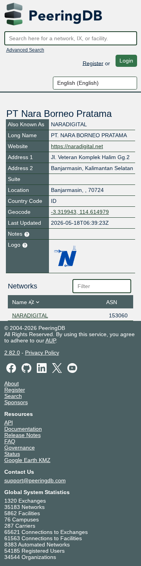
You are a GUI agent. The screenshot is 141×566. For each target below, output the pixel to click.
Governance (19, 447)
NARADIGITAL (30, 315)
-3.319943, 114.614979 (80, 212)
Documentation (23, 429)
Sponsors (16, 402)
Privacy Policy (42, 352)
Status (12, 454)
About (11, 383)
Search (13, 396)
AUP (50, 340)
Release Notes (22, 435)
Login (126, 60)
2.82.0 (12, 352)
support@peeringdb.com (35, 480)
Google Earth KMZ (27, 460)
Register (93, 63)
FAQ (9, 441)
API (8, 422)
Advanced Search (25, 50)
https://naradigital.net (77, 146)
